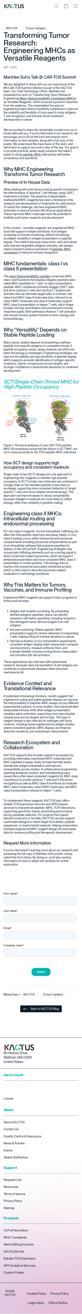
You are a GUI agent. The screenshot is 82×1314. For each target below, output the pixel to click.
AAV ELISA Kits (14, 1251)
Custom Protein (14, 1272)
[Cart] (66, 6)
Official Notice (57, 1303)
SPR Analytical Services (19, 1266)
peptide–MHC (31, 154)
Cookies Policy (36, 1293)
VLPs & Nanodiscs (16, 1230)
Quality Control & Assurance (22, 1136)
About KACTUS (14, 1122)
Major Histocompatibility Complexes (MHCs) (48, 98)
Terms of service (14, 1194)
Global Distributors (16, 1157)
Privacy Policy (13, 1201)
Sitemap (9, 1208)
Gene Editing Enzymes (18, 1244)
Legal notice (36, 1303)
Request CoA (12, 1180)
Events (8, 1150)
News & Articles (14, 1143)
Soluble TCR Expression (20, 1258)
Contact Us (11, 1129)
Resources (11, 1187)
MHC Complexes (15, 1237)
